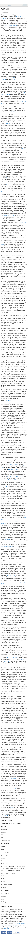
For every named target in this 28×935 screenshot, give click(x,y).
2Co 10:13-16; (8, 25)
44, (13, 657)
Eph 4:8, (9, 575)
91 (14, 79)
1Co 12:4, (11, 789)
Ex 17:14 (13, 112)
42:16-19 (3, 18)
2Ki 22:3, (8, 185)
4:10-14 (8, 94)
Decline (10, 932)
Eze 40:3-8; (18, 16)
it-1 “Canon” (9, 5)
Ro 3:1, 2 (8, 400)
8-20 (11, 185)
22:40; (16, 476)
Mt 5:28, (8, 657)
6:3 (17, 657)
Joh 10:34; (10, 469)
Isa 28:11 (13, 480)
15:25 (18, 469)
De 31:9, (24, 149)
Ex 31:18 (8, 123)
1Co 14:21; (8, 480)
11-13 (13, 575)
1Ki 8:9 (7, 178)
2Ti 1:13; (10, 778)
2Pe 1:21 (18, 49)
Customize (17, 932)
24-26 (2, 150)
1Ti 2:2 (23, 659)
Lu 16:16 (20, 476)
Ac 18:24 (15, 464)
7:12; (13, 476)
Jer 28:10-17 (23, 222)
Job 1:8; (11, 78)
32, (11, 657)
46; (15, 657)
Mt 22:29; (10, 464)
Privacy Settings (7, 928)
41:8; (22, 16)
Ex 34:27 (16, 127)
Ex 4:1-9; (21, 101)
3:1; (23, 582)
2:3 (14, 78)
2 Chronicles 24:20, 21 (7, 546)
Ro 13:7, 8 (6, 661)
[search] (26, 2)
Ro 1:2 (9, 466)
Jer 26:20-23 (8, 539)
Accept (4, 932)
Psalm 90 (3, 79)
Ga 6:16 (14, 25)
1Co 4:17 (15, 778)
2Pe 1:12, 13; (19, 582)
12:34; (15, 469)
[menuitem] (2, 1)
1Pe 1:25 (12, 807)
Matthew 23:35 (14, 522)
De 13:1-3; (7, 215)
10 (15, 789)
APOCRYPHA (4, 486)
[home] (2, 1)
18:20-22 (12, 215)
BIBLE (2, 32)
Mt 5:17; (9, 476)
